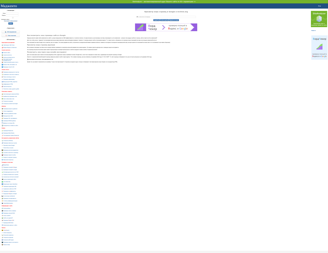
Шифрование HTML (8, 84)
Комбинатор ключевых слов (10, 96)
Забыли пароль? (13, 20)
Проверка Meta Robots (8, 133)
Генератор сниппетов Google (10, 103)
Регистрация (6, 20)
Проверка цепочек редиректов (10, 150)
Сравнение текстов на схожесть (11, 74)
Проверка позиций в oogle (10, 169)
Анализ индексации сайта (9, 179)
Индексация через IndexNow (10, 184)
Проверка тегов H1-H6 (8, 67)
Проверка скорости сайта (9, 155)
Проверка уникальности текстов (11, 72)
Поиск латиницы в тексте (9, 77)
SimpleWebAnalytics (8, 203)
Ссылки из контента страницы (10, 152)
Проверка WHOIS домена (9, 120)
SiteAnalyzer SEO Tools (8, 45)
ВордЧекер (6, 165)
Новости (313, 30)
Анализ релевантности (9, 57)
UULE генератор (7, 232)
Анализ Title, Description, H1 (10, 64)
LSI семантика (6, 181)
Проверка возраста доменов (10, 108)
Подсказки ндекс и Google (10, 193)
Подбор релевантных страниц (10, 174)
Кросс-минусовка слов (8, 98)
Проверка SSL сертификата (10, 118)
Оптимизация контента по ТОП (11, 172)
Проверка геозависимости (9, 198)
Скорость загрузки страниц (10, 157)
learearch (6, 230)
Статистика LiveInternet (9, 196)
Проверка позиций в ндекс (10, 167)
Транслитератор (7, 86)
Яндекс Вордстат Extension (10, 47)
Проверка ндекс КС (8, 220)
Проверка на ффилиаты (9, 191)
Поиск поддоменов (8, 111)
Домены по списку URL (9, 123)
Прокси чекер (6, 244)
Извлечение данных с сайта (10, 225)
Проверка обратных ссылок (10, 143)
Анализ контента (7, 55)
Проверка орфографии (9, 79)
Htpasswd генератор (8, 159)
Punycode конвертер (8, 235)
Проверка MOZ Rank (8, 222)
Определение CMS (8, 116)
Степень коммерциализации (10, 200)
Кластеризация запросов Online (11, 94)
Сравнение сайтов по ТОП (9, 188)
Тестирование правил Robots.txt (11, 135)
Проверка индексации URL (9, 186)
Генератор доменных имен (10, 113)
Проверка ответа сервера (9, 210)
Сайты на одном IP (8, 218)
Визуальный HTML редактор (10, 81)
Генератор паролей (8, 237)
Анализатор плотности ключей (10, 177)
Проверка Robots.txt (8, 130)
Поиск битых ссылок (8, 147)
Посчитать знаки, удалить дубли (11, 89)
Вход (319, 6)
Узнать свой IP (6, 215)
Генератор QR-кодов (8, 240)
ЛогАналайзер (6, 208)
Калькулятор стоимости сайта (10, 125)
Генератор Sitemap (8, 140)
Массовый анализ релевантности (7, 60)
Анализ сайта (6, 52)
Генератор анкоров (8, 101)
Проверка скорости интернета (10, 242)
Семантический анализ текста (10, 62)
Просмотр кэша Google (9, 145)
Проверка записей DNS (9, 213)
